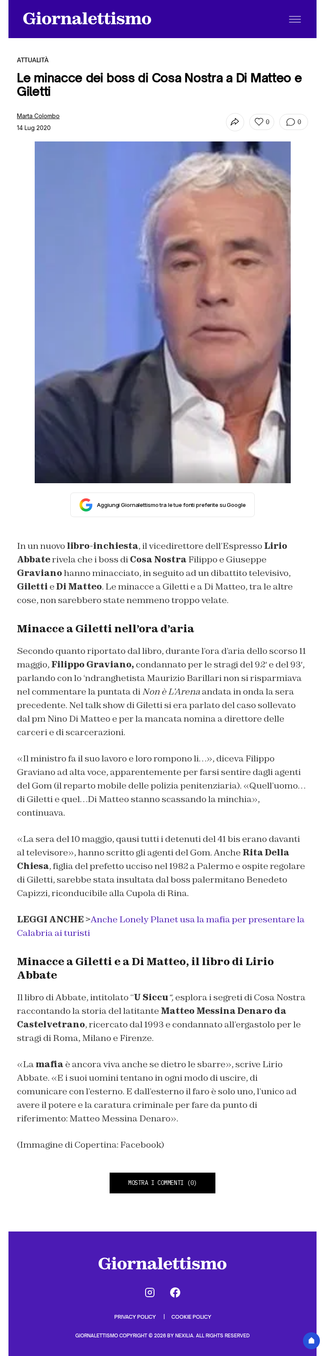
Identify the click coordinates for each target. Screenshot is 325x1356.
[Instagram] (149, 1292)
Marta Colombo (38, 115)
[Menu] (295, 19)
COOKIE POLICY (191, 1317)
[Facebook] (175, 1292)
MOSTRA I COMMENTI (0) (162, 1183)
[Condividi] (235, 122)
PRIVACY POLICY (135, 1317)
